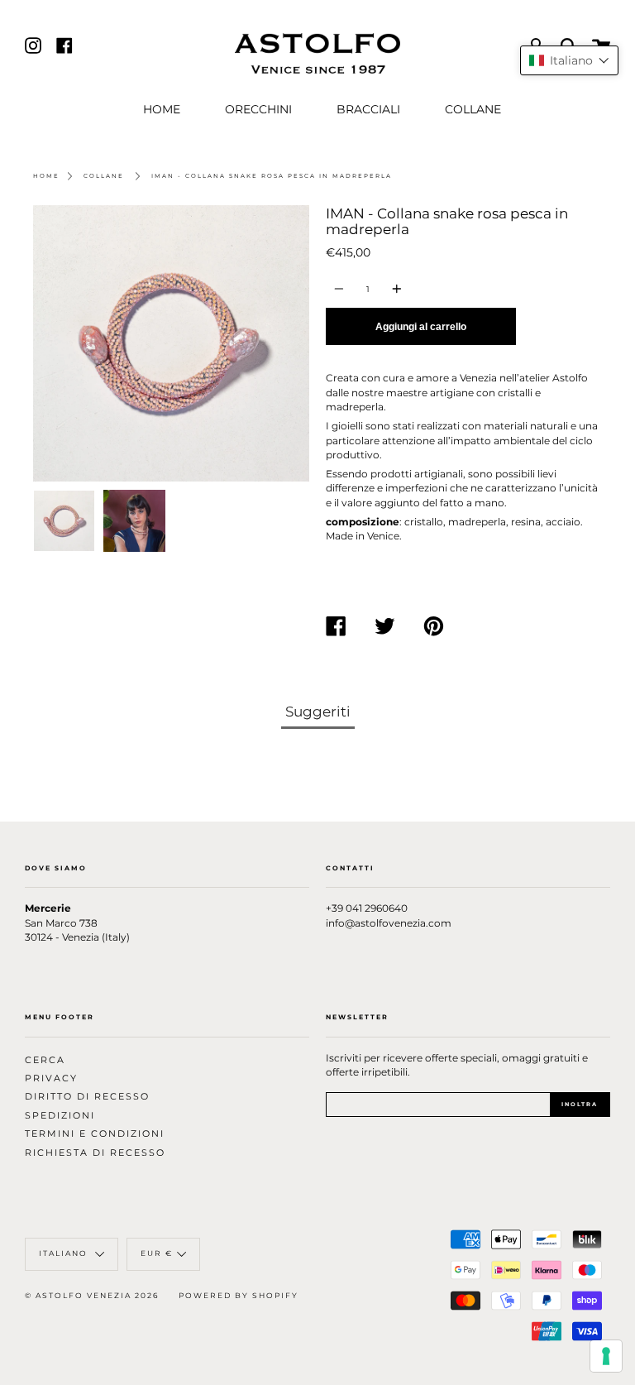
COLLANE (473, 109)
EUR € (157, 1254)
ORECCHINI (258, 109)
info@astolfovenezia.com (388, 923)
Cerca (45, 1060)
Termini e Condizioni (95, 1134)
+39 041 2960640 (367, 908)
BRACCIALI (368, 109)
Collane (104, 176)
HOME (161, 109)
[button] (569, 60)
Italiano (65, 1254)
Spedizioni (60, 1115)
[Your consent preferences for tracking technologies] (606, 1356)
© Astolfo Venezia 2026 (92, 1296)
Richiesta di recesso (95, 1153)
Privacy (51, 1078)
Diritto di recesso (87, 1096)
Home (46, 176)
